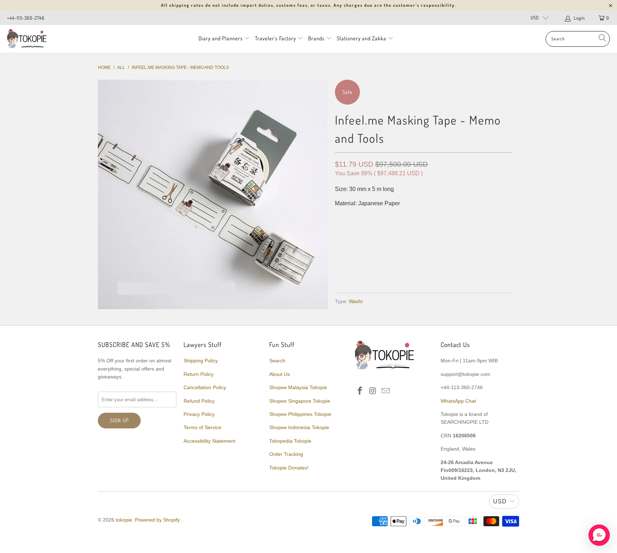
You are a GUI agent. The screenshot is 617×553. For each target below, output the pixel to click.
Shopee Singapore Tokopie (299, 401)
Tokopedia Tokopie (290, 441)
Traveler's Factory (276, 38)
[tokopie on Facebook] (360, 391)
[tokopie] (26, 39)
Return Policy (199, 374)
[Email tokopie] (385, 391)
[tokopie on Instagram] (373, 391)
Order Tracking (286, 454)
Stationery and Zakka (361, 38)
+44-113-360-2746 (26, 18)
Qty (340, 218)
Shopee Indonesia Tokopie (299, 427)
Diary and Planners (221, 38)
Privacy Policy (199, 414)
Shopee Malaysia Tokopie (298, 387)
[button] (599, 535)
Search (277, 360)
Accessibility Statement (209, 441)
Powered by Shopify (157, 520)
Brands (316, 38)
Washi (355, 301)
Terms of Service (202, 427)
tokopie (124, 520)
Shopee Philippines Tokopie (300, 414)
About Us (279, 374)
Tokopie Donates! (288, 468)
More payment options (466, 270)
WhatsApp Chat (458, 401)
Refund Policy (199, 401)
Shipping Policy (201, 360)
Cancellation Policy (205, 387)
